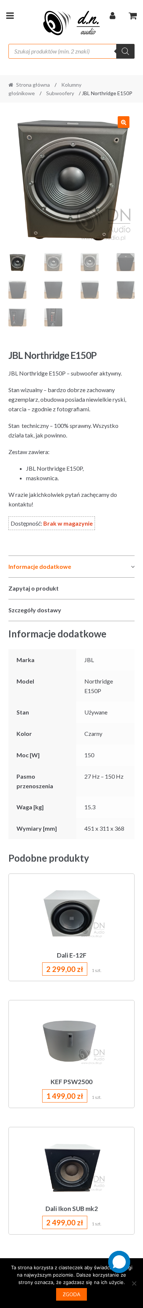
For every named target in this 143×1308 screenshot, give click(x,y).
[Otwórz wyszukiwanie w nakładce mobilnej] (71, 51)
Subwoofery (60, 93)
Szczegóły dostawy (34, 609)
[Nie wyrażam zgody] (134, 1283)
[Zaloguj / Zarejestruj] (112, 17)
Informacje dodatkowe (39, 566)
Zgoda (71, 1294)
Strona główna (33, 85)
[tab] (71, 567)
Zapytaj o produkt (33, 588)
